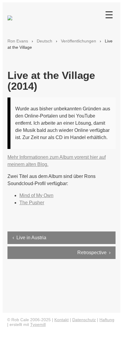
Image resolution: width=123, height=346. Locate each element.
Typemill (38, 324)
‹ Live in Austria (29, 237)
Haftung (106, 319)
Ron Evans (17, 41)
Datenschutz (84, 319)
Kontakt (61, 319)
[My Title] (9, 15)
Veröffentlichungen (78, 41)
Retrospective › (93, 252)
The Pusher (31, 202)
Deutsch (44, 41)
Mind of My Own (36, 195)
